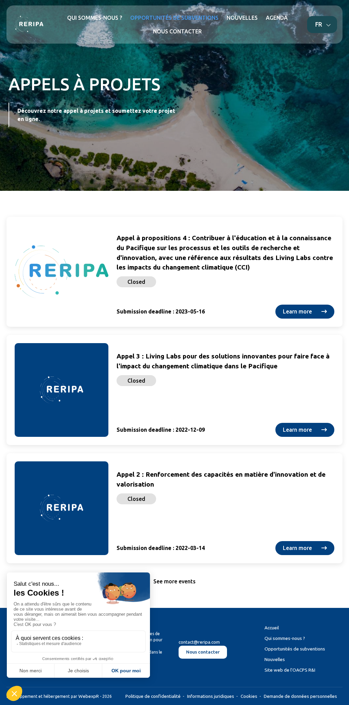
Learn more (298, 311)
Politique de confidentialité (153, 696)
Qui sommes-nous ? (284, 638)
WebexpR (88, 696)
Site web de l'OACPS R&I (289, 670)
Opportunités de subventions (294, 649)
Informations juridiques (210, 696)
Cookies (249, 696)
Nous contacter (202, 652)
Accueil (271, 627)
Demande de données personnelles (300, 696)
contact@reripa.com (199, 642)
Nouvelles (274, 659)
